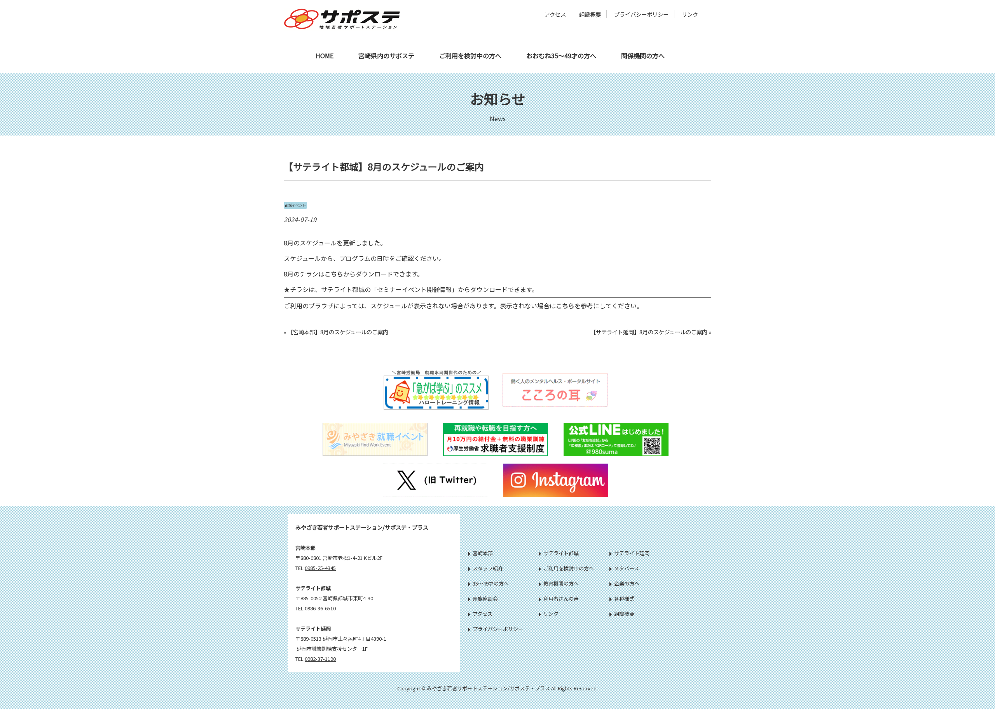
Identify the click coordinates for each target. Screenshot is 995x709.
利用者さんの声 (561, 598)
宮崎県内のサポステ (386, 55)
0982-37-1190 (320, 658)
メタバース (626, 568)
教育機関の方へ (561, 583)
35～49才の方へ (491, 583)
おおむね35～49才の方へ (561, 55)
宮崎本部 (483, 553)
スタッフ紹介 (488, 568)
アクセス (555, 14)
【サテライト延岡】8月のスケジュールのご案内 (648, 332)
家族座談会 (485, 598)
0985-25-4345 (320, 568)
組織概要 (590, 14)
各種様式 (624, 598)
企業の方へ (626, 583)
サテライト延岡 (631, 553)
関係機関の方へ (643, 55)
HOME (324, 55)
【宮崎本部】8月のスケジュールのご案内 (338, 332)
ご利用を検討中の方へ (470, 55)
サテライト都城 (561, 553)
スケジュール (318, 242)
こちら (334, 273)
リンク (690, 14)
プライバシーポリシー (641, 14)
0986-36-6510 (320, 608)
